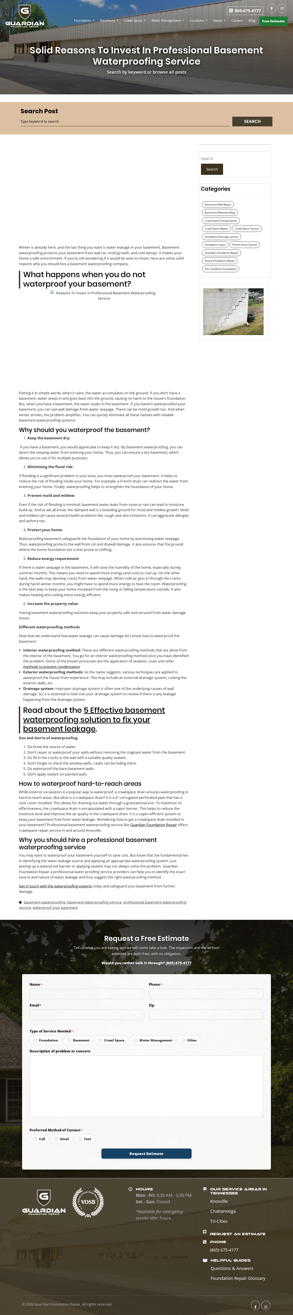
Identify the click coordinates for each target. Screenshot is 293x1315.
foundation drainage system (221, 237)
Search (212, 169)
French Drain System (244, 244)
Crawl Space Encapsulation (221, 220)
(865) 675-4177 (179, 962)
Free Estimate (273, 21)
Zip (151, 1005)
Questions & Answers (232, 1268)
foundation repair (215, 244)
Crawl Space (133, 20)
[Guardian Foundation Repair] (24, 16)
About (217, 20)
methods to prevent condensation (51, 666)
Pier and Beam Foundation (220, 269)
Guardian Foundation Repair (221, 253)
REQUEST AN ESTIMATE (238, 1234)
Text (87, 1139)
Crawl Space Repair (216, 228)
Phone (155, 984)
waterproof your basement (55, 907)
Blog (252, 20)
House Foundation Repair (220, 261)
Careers (237, 20)
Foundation (82, 20)
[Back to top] (288, 1310)
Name (36, 984)
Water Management (166, 20)
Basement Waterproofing (220, 212)
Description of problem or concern (60, 1051)
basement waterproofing (44, 902)
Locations (197, 20)
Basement (107, 20)
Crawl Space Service (247, 228)
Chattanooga (223, 1211)
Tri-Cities (219, 1221)
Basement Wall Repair (218, 204)
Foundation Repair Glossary (238, 1278)
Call (41, 1139)
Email (35, 1005)
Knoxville (219, 1201)
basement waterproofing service (94, 902)
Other (191, 1040)
